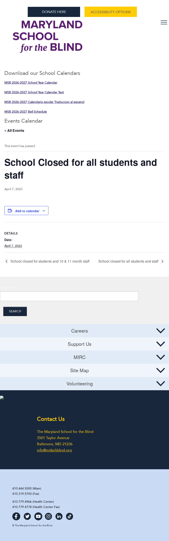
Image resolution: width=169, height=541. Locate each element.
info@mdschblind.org (54, 450)
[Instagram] (48, 515)
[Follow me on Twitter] (27, 515)
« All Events (14, 130)
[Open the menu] (164, 22)
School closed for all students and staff (128, 261)
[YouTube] (38, 515)
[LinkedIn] (58, 515)
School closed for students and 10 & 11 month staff (50, 261)
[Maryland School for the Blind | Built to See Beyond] (48, 39)
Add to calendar (27, 211)
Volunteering (79, 383)
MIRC (80, 357)
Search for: (7, 288)
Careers (79, 330)
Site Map (79, 370)
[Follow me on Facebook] (16, 515)
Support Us (80, 343)
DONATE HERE (54, 11)
